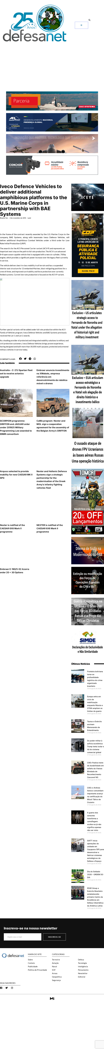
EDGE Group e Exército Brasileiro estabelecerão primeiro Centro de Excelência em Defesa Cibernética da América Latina (95, 897)
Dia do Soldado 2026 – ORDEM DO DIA (95, 874)
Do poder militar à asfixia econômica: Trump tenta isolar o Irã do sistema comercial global (95, 746)
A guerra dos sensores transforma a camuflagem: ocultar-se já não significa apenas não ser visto (94, 821)
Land (29, 218)
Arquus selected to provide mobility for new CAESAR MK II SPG (16, 474)
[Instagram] (12, 988)
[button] (89, 20)
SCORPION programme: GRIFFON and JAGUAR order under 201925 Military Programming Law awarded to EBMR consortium (16, 427)
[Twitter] (6, 988)
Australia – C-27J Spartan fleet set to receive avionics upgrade (16, 373)
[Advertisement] (52, 62)
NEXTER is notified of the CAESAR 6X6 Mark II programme (50, 528)
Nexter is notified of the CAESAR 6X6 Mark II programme (12, 528)
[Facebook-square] (1, 988)
